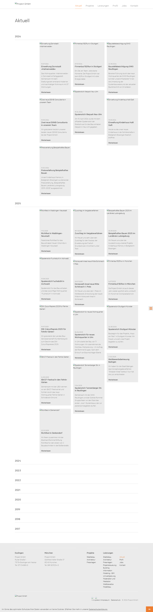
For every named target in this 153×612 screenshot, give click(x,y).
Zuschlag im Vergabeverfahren (88, 233)
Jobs (124, 5)
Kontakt (134, 5)
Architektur (91, 560)
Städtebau (91, 557)
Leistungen (103, 5)
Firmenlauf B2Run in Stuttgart (88, 66)
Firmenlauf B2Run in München (121, 284)
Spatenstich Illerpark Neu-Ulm (88, 114)
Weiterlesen (46, 92)
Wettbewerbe (108, 584)
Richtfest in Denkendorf (51, 433)
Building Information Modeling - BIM (109, 570)
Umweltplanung (109, 576)
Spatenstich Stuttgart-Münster (122, 329)
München (49, 553)
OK (149, 609)
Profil (115, 5)
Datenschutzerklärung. (98, 609)
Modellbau (107, 587)
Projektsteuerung (109, 565)
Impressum (105, 600)
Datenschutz (115, 600)
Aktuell (78, 5)
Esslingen (19, 553)
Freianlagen (91, 562)
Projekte (90, 5)
